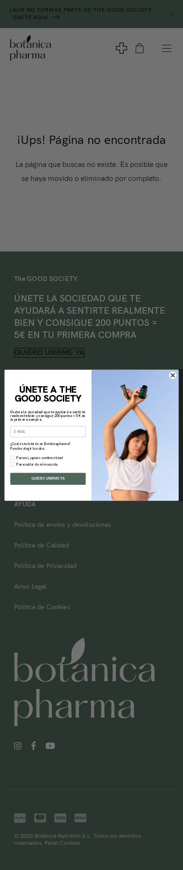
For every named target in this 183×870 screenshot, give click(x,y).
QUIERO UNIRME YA (47, 478)
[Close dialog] (173, 375)
